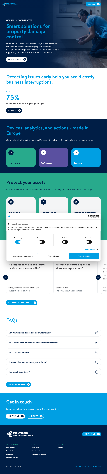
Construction (36, 451)
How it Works (11, 451)
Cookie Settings (94, 466)
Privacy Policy (80, 466)
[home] (10, 4)
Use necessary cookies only (23, 256)
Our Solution (11, 447)
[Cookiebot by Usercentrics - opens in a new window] (90, 216)
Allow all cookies (84, 256)
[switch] (42, 242)
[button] (103, 4)
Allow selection (53, 256)
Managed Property (38, 454)
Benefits (9, 454)
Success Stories (12, 457)
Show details (90, 249)
